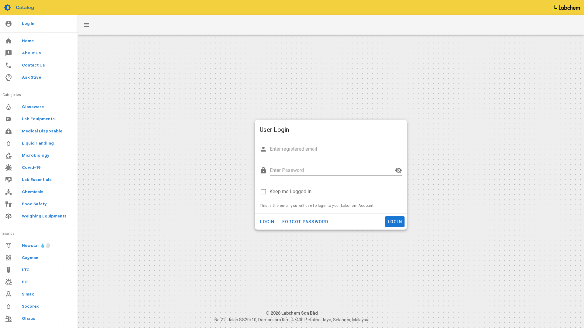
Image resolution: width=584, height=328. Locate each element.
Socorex (30, 306)
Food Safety (34, 204)
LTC (26, 269)
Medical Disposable (42, 131)
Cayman (30, 257)
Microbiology (36, 155)
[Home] (566, 7)
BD (25, 282)
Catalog (25, 7)
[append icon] (398, 170)
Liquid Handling (38, 143)
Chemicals (32, 191)
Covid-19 (31, 167)
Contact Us (33, 65)
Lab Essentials (37, 179)
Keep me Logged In (290, 191)
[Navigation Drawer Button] (86, 25)
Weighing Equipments (44, 216)
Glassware (33, 106)
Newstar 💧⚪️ (36, 245)
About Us (31, 53)
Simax (28, 294)
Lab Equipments (38, 118)
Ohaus (28, 318)
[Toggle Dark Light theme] (7, 7)
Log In (28, 23)
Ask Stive (31, 77)
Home (28, 40)
